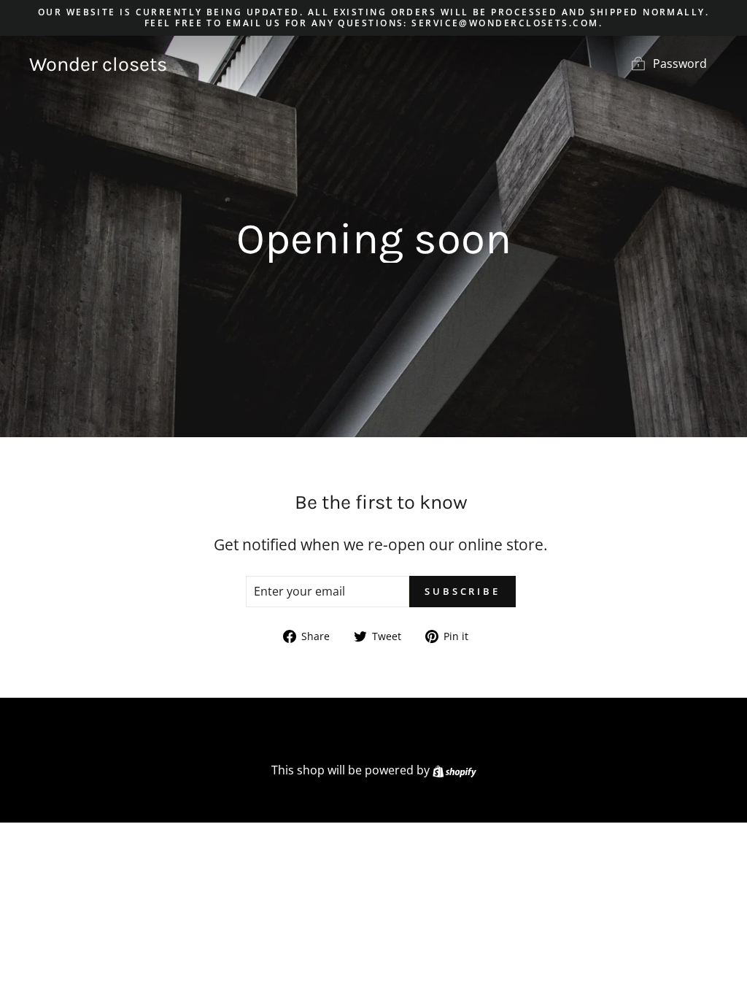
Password (680, 63)
